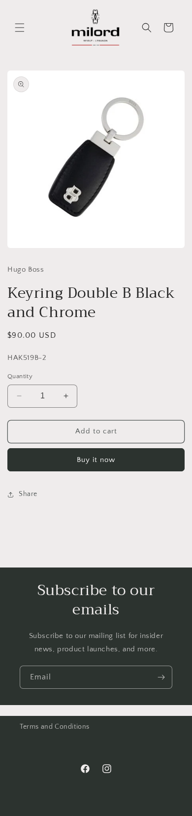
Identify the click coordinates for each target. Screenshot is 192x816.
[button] (20, 27)
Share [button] (28, 494)
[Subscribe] (161, 677)
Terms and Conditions (55, 727)
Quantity (19, 376)
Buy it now (96, 460)
